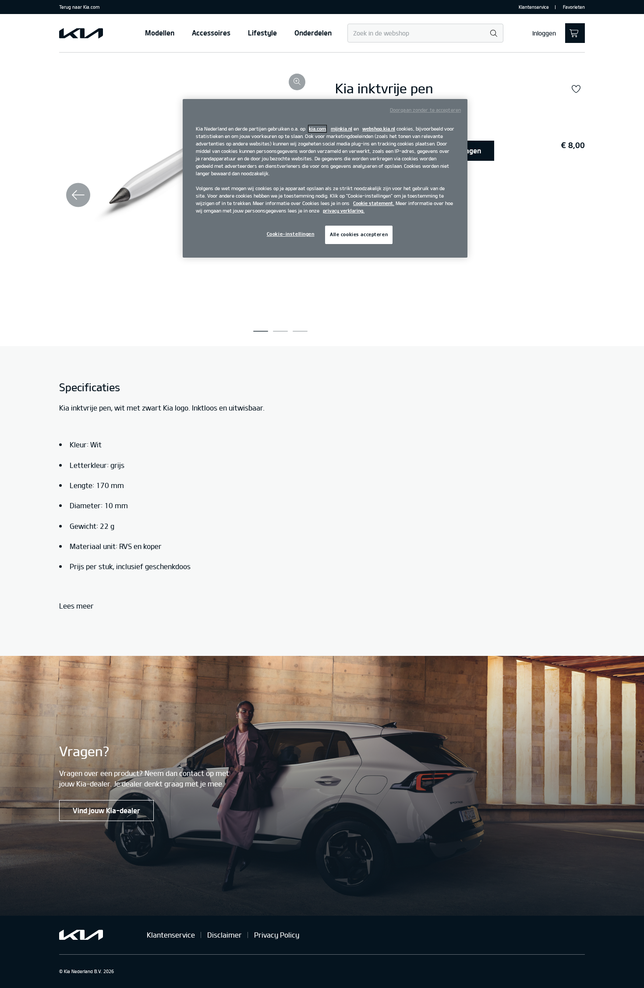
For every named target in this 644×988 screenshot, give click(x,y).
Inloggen (544, 33)
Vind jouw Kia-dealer (106, 810)
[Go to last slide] (78, 195)
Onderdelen (313, 32)
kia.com (317, 129)
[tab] (260, 331)
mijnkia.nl (341, 129)
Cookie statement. (373, 203)
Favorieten (574, 7)
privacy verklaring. (343, 211)
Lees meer (76, 606)
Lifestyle (262, 32)
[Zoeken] (493, 33)
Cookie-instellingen (291, 234)
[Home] (81, 33)
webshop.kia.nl (378, 129)
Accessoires (211, 32)
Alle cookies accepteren (359, 234)
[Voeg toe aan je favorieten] (576, 89)
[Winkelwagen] (575, 33)
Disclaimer (224, 935)
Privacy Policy (276, 935)
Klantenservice (534, 7)
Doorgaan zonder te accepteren (425, 110)
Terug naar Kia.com (79, 7)
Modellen (159, 32)
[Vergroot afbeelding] (297, 82)
